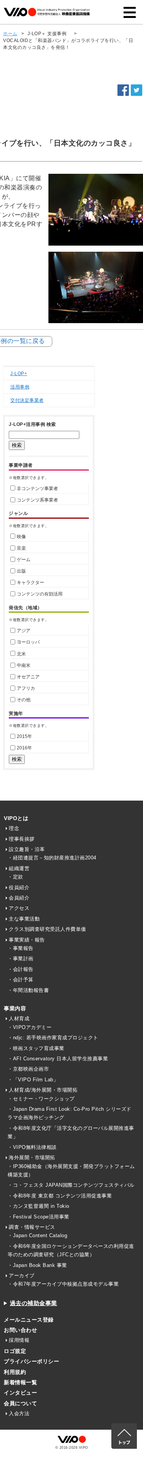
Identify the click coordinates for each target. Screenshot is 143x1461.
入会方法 (19, 1413)
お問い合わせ (20, 1330)
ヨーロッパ (28, 642)
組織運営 (19, 868)
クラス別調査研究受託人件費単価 (47, 929)
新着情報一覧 (20, 1382)
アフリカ (26, 688)
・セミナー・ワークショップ (41, 1099)
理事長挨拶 (22, 839)
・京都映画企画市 (28, 1069)
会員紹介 (19, 898)
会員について (20, 1403)
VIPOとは (16, 818)
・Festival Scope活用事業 (38, 1217)
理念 (14, 828)
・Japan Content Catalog (37, 1235)
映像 (21, 536)
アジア (24, 630)
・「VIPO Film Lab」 (33, 1079)
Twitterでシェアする (136, 90)
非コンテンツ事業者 (37, 488)
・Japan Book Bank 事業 (37, 1265)
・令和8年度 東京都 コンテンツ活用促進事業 (60, 1196)
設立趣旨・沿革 (27, 849)
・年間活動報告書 (28, 990)
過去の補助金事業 (33, 1303)
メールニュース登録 (29, 1320)
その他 (24, 699)
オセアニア (28, 677)
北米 (21, 654)
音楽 (21, 548)
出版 (21, 571)
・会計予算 (21, 979)
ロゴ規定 (15, 1351)
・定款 (15, 877)
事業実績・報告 (27, 940)
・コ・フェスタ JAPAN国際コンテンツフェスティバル (71, 1185)
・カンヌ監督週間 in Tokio (38, 1206)
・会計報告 (21, 969)
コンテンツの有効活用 (40, 594)
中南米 (24, 665)
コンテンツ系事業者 (37, 500)
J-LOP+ (18, 373)
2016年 (24, 748)
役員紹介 (19, 887)
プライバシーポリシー (31, 1361)
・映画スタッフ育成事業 (36, 1048)
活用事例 (19, 387)
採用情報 (19, 1340)
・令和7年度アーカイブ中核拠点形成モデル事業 (63, 1284)
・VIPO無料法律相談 (32, 1147)
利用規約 (15, 1372)
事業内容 (15, 1008)
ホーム (10, 33)
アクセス (19, 908)
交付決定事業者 (27, 400)
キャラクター (30, 582)
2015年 (24, 736)
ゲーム (24, 559)
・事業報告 (21, 948)
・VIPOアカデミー (29, 1027)
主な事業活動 (24, 919)
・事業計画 (21, 958)
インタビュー (20, 1393)
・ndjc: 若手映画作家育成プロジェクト (53, 1037)
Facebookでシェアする (123, 90)
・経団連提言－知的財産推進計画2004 (52, 858)
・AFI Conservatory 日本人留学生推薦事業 (58, 1058)
